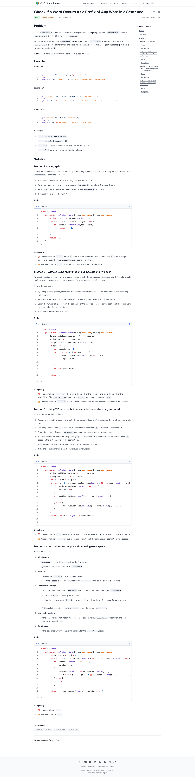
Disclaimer (91, 766)
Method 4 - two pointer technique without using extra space (148, 83)
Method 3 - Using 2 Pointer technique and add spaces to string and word (149, 68)
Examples (143, 34)
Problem (141, 31)
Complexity (145, 48)
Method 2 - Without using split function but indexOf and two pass (148, 54)
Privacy (83, 766)
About (112, 766)
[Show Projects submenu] (130, 3)
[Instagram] (109, 762)
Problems (104, 3)
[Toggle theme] (157, 3)
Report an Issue (103, 766)
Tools (135, 3)
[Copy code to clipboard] (128, 73)
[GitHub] (80, 762)
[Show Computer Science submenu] (97, 3)
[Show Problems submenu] (110, 3)
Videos (116, 3)
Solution (141, 38)
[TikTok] (114, 762)
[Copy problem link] (159, 12)
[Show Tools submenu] (139, 3)
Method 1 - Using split (147, 41)
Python (44, 206)
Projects (124, 3)
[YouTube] (90, 762)
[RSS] (100, 762)
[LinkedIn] (85, 762)
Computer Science (89, 3)
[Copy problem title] (154, 12)
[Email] (105, 762)
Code (143, 45)
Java (37, 206)
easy (37, 17)
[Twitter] (95, 762)
